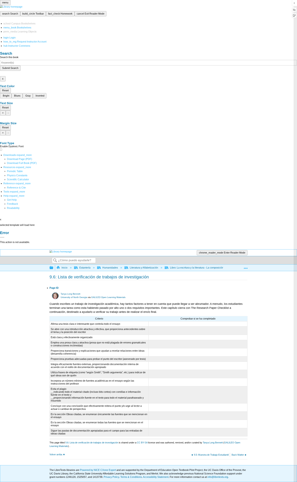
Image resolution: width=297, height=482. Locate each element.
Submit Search (10, 68)
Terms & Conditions (131, 477)
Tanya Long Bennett (70, 294)
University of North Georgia (74, 297)
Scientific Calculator (18, 179)
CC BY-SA (142, 442)
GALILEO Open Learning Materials (108, 297)
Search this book (9, 57)
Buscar (55, 260)
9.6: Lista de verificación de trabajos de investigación (91, 442)
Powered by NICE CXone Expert (98, 470)
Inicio (64, 267)
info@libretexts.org (217, 477)
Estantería (85, 267)
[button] (12, 204)
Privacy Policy (111, 477)
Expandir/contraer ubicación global (246, 266)
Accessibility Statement (155, 477)
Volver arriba (56, 454)
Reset (5, 90)
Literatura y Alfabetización (144, 267)
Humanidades (110, 267)
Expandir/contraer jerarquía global (53, 268)
